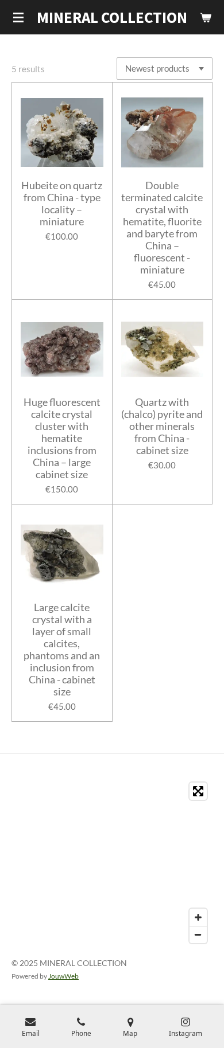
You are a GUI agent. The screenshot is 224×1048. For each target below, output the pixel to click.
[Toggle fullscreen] (198, 791)
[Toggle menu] (18, 17)
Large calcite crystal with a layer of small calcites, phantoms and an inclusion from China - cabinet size (62, 649)
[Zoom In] (198, 917)
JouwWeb (63, 976)
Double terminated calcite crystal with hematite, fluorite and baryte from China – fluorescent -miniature (162, 227)
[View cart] (205, 17)
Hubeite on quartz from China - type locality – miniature (61, 203)
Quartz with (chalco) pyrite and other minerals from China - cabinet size (162, 426)
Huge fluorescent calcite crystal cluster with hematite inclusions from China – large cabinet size (62, 438)
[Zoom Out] (198, 934)
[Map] (112, 863)
